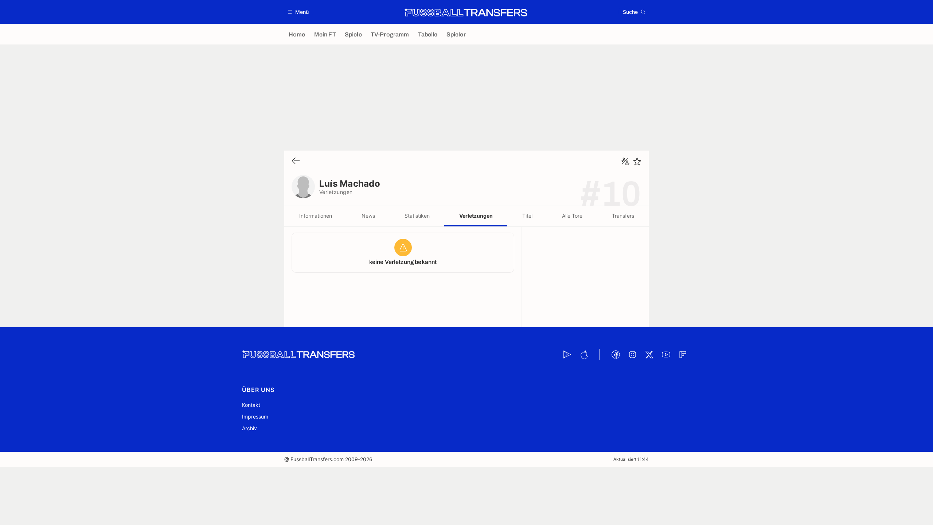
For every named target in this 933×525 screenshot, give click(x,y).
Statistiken (417, 216)
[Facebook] (615, 354)
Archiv (249, 428)
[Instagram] (632, 354)
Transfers (623, 216)
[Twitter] (649, 354)
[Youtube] (665, 354)
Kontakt (251, 405)
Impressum (255, 416)
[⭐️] (637, 161)
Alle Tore (572, 216)
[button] (298, 12)
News (368, 216)
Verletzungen (476, 216)
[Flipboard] (682, 354)
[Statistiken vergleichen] (625, 161)
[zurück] (296, 161)
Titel (527, 216)
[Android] (567, 354)
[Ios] (583, 354)
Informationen (315, 216)
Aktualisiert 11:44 (631, 459)
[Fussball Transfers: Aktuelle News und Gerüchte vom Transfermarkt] (465, 12)
